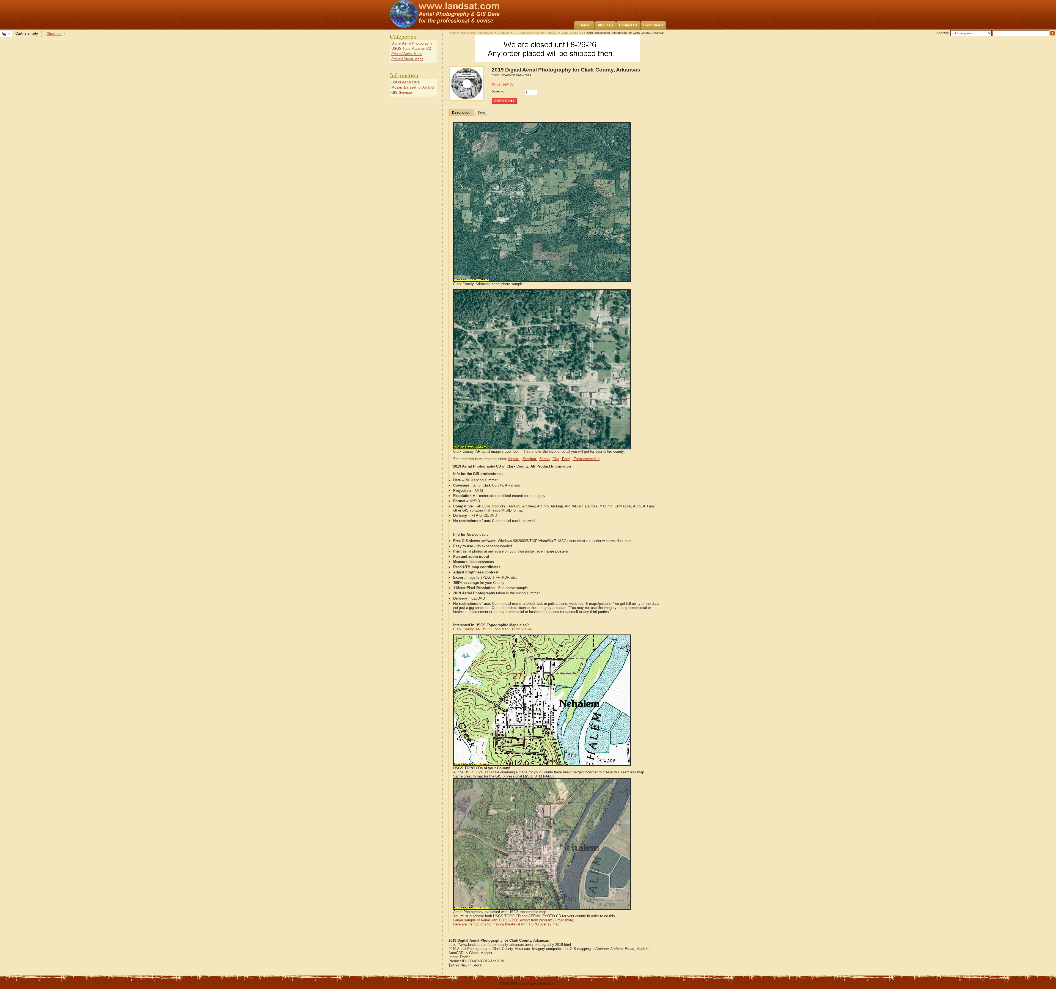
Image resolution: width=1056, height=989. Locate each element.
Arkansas (503, 32)
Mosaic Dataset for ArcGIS (412, 87)
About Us (605, 25)
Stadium (529, 459)
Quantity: (498, 91)
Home (584, 25)
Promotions (653, 25)
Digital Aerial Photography (477, 32)
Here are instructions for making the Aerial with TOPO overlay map (506, 924)
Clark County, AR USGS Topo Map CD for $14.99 (492, 629)
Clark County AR (572, 32)
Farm (565, 459)
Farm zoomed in (586, 459)
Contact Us (628, 25)
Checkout (54, 34)
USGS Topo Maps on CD (411, 48)
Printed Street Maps (407, 59)
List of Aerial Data (405, 82)
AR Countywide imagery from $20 (535, 32)
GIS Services (402, 92)
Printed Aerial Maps (406, 54)
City (555, 459)
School (544, 459)
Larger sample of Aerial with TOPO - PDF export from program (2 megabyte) (513, 920)
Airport (513, 459)
